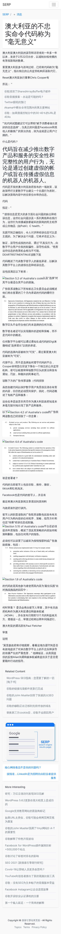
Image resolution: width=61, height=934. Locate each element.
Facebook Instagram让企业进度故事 (26, 889)
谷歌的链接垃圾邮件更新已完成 (25, 688)
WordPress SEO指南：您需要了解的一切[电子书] (30, 680)
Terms (26, 927)
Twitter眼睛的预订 (15, 102)
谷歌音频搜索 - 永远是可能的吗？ (24, 96)
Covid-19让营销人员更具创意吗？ (25, 869)
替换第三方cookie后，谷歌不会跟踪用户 (30, 712)
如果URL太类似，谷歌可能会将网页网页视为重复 (29, 819)
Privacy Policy (39, 927)
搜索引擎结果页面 (31, 920)
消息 (19, 14)
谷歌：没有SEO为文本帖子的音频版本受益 (29, 882)
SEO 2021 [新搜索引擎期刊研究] (24, 862)
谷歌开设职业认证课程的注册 (22, 896)
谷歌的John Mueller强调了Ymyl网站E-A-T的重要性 (30, 830)
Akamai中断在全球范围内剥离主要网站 (27, 107)
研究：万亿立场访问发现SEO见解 (24, 793)
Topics (17, 927)
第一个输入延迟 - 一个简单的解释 (24, 902)
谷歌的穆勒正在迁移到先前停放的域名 (29, 705)
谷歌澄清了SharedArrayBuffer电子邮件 (27, 91)
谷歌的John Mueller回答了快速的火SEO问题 (30, 697)
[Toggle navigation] (53, 4)
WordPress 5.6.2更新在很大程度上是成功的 (29, 802)
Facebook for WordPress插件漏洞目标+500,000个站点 (28, 847)
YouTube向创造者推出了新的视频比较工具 (30, 876)
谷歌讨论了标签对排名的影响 (22, 856)
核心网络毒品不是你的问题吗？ (23, 767)
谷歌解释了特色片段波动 (19, 838)
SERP (7, 5)
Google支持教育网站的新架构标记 (25, 811)
